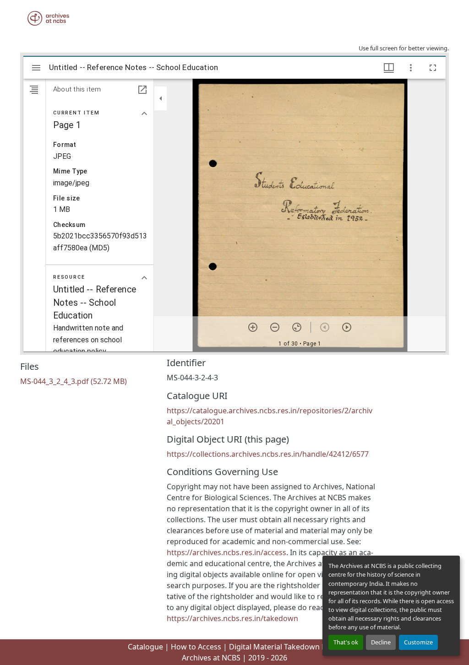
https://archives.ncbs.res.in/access (226, 552)
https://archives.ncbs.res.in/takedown (232, 618)
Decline (381, 642)
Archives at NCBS (211, 658)
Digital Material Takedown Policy (285, 647)
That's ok (345, 642)
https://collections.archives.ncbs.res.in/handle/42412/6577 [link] (268, 454)
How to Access (196, 647)
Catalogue (145, 647)
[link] (88, 381)
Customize (418, 642)
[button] (48, 18)
